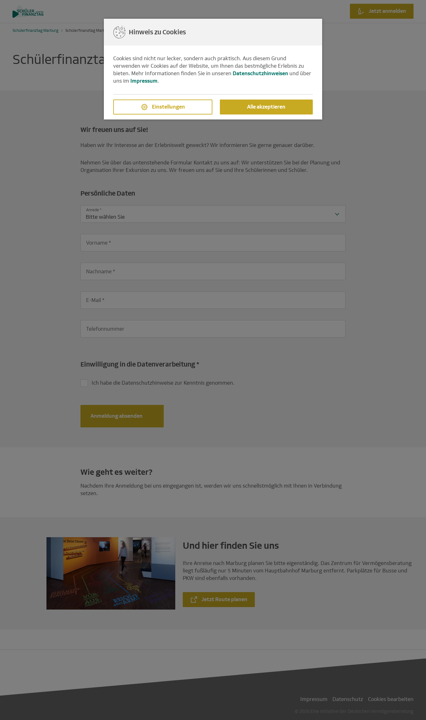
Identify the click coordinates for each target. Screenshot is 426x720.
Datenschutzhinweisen (260, 73)
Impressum (143, 81)
